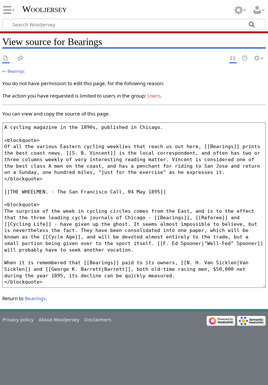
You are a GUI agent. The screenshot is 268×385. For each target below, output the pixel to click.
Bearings (16, 71)
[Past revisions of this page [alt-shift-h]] (245, 58)
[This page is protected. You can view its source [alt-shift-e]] (233, 58)
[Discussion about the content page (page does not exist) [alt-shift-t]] (20, 58)
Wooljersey (44, 9)
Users (153, 95)
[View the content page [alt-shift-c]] (5, 58)
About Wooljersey (59, 319)
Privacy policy (18, 319)
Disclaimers (97, 319)
